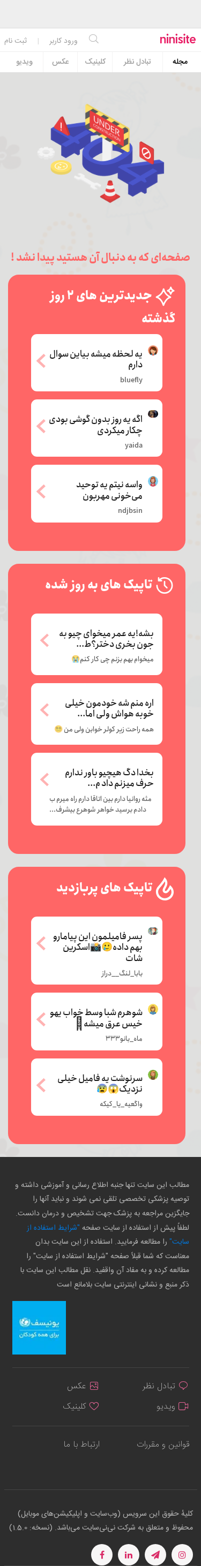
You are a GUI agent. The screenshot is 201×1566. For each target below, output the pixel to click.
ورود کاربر (63, 41)
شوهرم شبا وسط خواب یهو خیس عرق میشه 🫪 (96, 1017)
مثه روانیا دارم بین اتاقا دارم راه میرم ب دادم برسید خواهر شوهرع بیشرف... (100, 804)
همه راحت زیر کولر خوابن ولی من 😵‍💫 (104, 729)
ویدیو (24, 62)
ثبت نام (15, 41)
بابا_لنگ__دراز (122, 974)
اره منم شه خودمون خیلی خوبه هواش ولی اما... (109, 709)
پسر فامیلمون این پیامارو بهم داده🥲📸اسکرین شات (98, 946)
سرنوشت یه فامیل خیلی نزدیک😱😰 (100, 1083)
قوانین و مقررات (163, 1445)
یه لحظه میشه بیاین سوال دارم (96, 359)
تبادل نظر (137, 62)
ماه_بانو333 (124, 1039)
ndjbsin (130, 511)
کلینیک (95, 62)
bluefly (131, 380)
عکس (60, 62)
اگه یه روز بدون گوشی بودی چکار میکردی (96, 424)
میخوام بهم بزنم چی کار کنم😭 (112, 659)
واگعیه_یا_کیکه (121, 1104)
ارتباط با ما (81, 1445)
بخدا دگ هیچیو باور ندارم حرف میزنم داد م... (109, 779)
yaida (134, 446)
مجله (180, 62)
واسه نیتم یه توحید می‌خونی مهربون (109, 490)
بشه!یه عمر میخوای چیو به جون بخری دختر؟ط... (106, 639)
